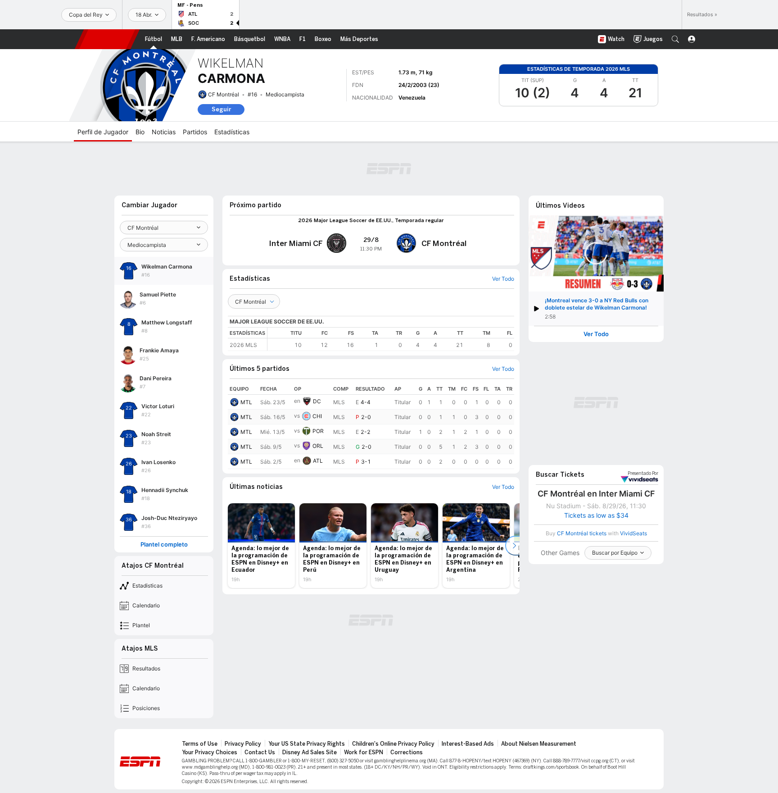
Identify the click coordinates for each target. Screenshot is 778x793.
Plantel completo (164, 544)
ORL (317, 445)
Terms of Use (199, 744)
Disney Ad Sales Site (309, 752)
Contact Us (259, 752)
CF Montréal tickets (581, 533)
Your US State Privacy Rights (306, 744)
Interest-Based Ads (468, 744)
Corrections (406, 752)
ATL (318, 460)
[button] (675, 39)
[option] (261, 545)
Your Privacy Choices (209, 752)
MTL (246, 402)
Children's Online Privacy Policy (393, 744)
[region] (390, 339)
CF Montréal (223, 94)
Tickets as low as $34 (596, 515)
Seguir (221, 109)
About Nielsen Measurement (538, 744)
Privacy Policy (243, 744)
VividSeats (643, 473)
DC (317, 401)
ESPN (107, 39)
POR (318, 431)
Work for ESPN (363, 752)
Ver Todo (596, 334)
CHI (317, 416)
